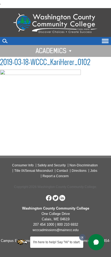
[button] (96, 242)
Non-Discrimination (84, 165)
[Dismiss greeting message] (82, 237)
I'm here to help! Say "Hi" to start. (56, 242)
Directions (79, 171)
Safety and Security (51, 165)
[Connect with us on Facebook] (49, 198)
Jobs (93, 171)
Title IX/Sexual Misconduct (33, 171)
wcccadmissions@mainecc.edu (56, 230)
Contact (62, 171)
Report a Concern (56, 176)
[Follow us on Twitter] (55, 198)
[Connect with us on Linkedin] (62, 198)
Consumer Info (23, 165)
